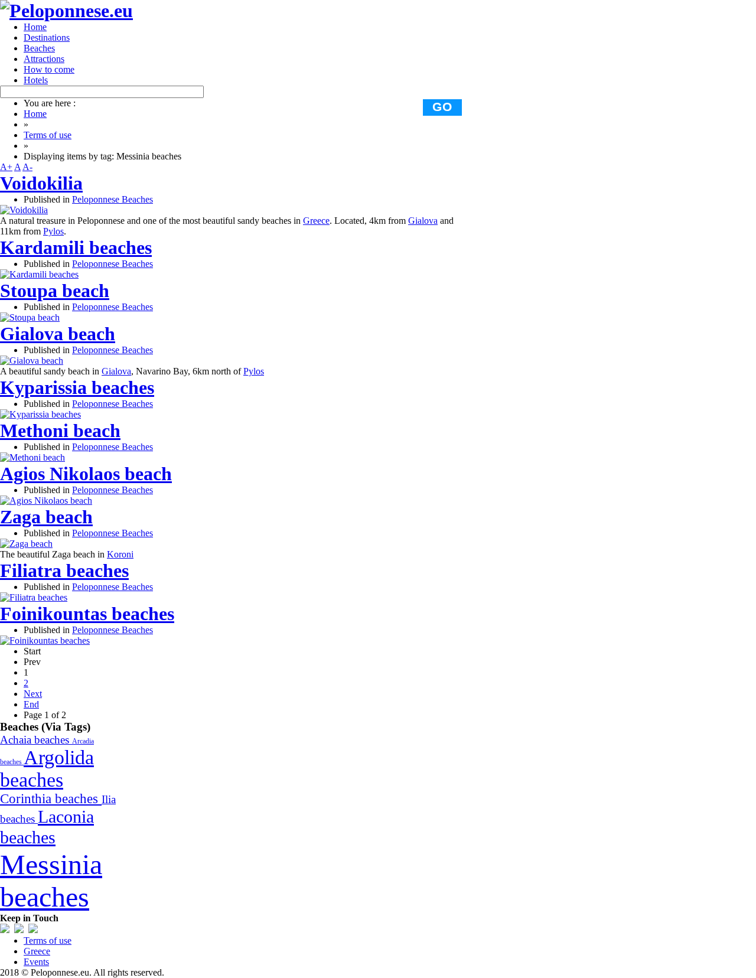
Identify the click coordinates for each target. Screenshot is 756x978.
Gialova (423, 221)
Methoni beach (60, 430)
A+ (6, 167)
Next (33, 694)
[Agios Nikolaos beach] (46, 500)
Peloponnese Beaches (112, 199)
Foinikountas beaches (87, 613)
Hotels (36, 80)
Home (35, 27)
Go (442, 107)
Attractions (44, 59)
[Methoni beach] (32, 457)
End (31, 704)
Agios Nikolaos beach (86, 473)
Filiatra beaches (64, 570)
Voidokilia (41, 183)
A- (27, 167)
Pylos (53, 231)
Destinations (47, 37)
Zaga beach (46, 516)
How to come (49, 69)
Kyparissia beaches (77, 387)
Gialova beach (57, 333)
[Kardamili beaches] (39, 274)
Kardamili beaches (76, 247)
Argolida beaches (47, 768)
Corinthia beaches (51, 798)
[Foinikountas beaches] (45, 640)
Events (36, 962)
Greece (316, 221)
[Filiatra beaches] (33, 597)
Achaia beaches (36, 740)
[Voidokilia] (24, 210)
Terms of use (47, 135)
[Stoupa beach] (30, 317)
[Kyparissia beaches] (40, 414)
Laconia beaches (47, 827)
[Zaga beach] (26, 544)
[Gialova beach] (31, 361)
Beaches (39, 48)
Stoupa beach (54, 290)
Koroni (120, 554)
